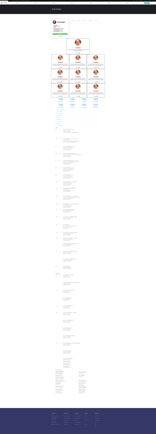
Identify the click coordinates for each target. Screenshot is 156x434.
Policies (150, 0)
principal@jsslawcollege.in (26, 0)
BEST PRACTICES (66, 422)
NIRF (134, 0)
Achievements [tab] (90, 20)
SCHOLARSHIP (97, 420)
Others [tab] (96, 20)
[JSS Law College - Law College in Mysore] (4, 2)
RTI (95, 424)
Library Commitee (59, 121)
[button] (78, 110)
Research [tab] (79, 20)
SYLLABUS (76, 420)
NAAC (137, 0)
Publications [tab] (84, 20)
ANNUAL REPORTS (77, 418)
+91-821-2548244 (19, 0)
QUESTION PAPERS (77, 422)
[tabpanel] (87, 22)
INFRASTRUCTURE (66, 424)
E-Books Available (59, 113)
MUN (95, 426)
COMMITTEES (77, 424)
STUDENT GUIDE (97, 418)
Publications (141, 0)
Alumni (154, 0)
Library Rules (58, 117)
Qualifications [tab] (73, 20)
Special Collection (59, 115)
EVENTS (86, 426)
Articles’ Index (59, 123)
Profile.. (77, 132)
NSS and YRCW (87, 420)
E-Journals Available (60, 111)
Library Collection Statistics (61, 109)
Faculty (146, 0)
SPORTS (86, 418)
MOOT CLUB (97, 422)
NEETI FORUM (66, 420)
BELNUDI (86, 424)
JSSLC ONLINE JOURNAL (67, 418)
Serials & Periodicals (60, 125)
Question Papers (59, 119)
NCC (85, 422)
